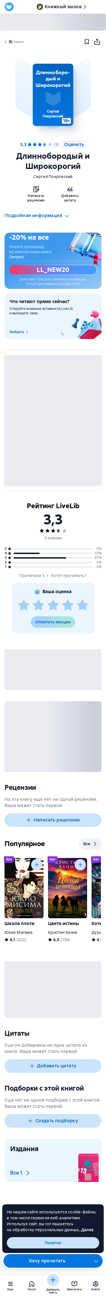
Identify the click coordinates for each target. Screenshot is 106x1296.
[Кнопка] (36, 864)
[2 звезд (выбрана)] (35, 144)
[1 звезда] (24, 605)
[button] (53, 95)
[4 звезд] (45, 144)
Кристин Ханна (62, 932)
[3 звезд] (53, 605)
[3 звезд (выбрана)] (40, 144)
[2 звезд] (38, 605)
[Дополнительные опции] (96, 1261)
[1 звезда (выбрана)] (29, 144)
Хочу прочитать (47, 1261)
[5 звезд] (50, 144)
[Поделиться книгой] (96, 42)
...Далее (86, 1229)
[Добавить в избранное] (86, 42)
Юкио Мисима (19, 932)
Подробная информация (33, 215)
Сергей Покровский (52, 176)
